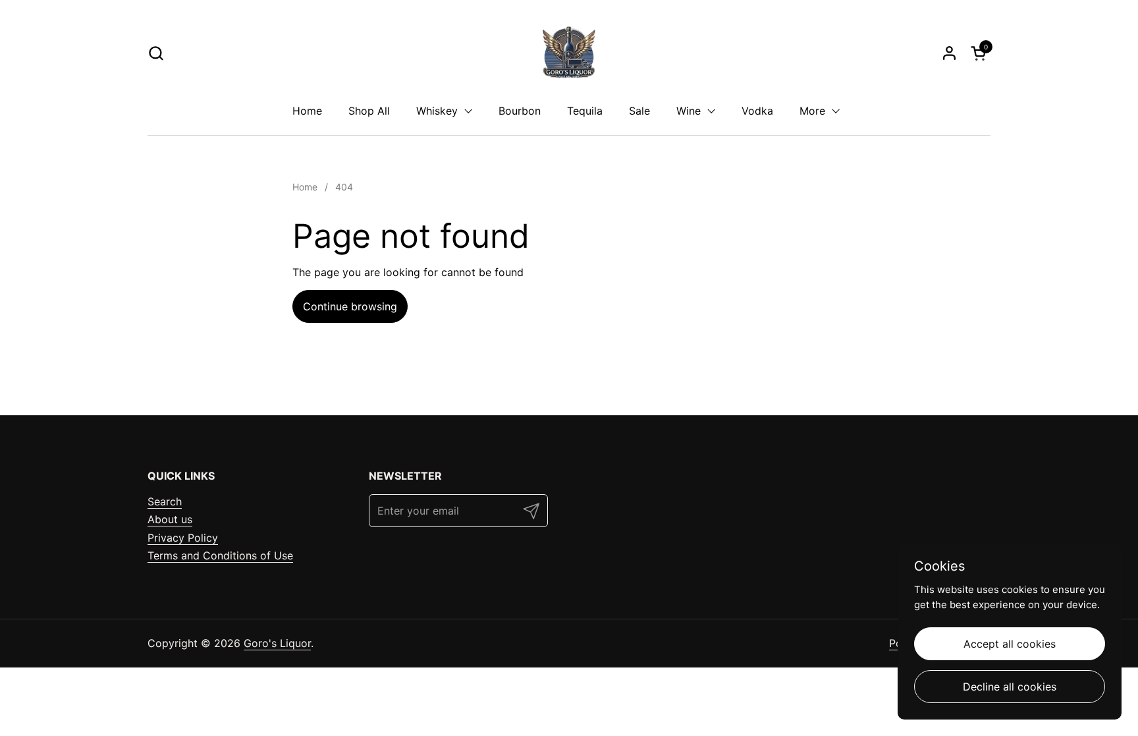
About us (170, 519)
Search (165, 501)
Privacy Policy (183, 537)
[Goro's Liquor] (569, 53)
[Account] (949, 53)
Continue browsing (350, 306)
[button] (156, 53)
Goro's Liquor (277, 643)
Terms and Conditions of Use (220, 555)
